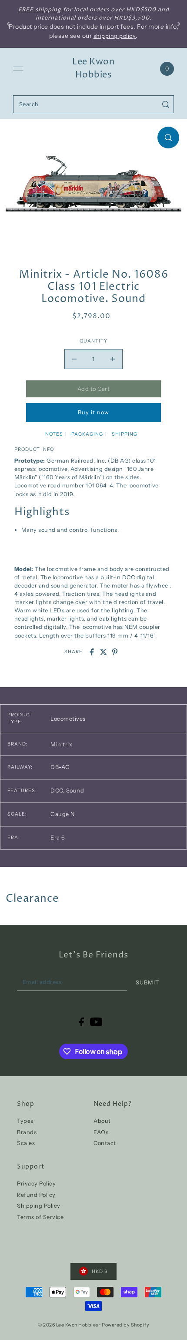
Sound (75, 790)
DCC (57, 790)
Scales (26, 1143)
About (102, 1121)
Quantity (93, 341)
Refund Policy (36, 1195)
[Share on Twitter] (103, 651)
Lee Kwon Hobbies (93, 68)
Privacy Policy (36, 1183)
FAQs (101, 1132)
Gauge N (62, 814)
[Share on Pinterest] (114, 651)
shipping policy (115, 36)
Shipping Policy (38, 1205)
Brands (27, 1132)
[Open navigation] (18, 69)
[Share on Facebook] (91, 651)
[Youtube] (96, 1021)
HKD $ (100, 1271)
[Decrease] (74, 359)
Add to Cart (93, 389)
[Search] (166, 104)
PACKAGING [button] (87, 434)
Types (25, 1121)
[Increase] (112, 359)
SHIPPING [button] (124, 434)
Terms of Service (40, 1217)
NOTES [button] (54, 434)
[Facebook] (81, 1021)
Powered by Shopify (125, 1325)
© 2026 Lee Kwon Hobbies (68, 1325)
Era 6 (57, 837)
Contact (105, 1143)
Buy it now (93, 412)
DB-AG (60, 767)
